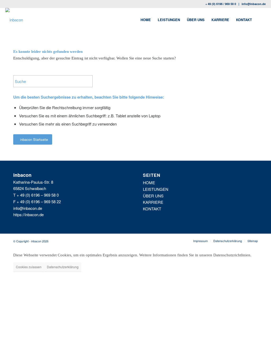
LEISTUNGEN (155, 189)
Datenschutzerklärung (63, 267)
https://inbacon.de (28, 214)
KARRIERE (153, 202)
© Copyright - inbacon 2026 (30, 241)
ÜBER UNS (153, 195)
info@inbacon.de (254, 4)
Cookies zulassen (29, 267)
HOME (149, 182)
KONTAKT (152, 208)
